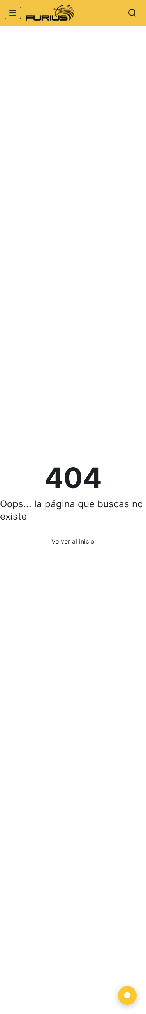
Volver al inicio (73, 541)
